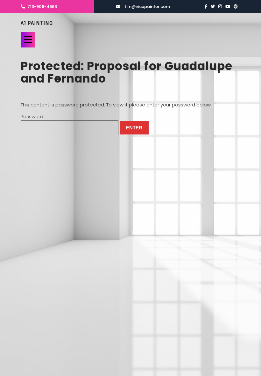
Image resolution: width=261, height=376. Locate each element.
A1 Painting (37, 23)
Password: (32, 116)
